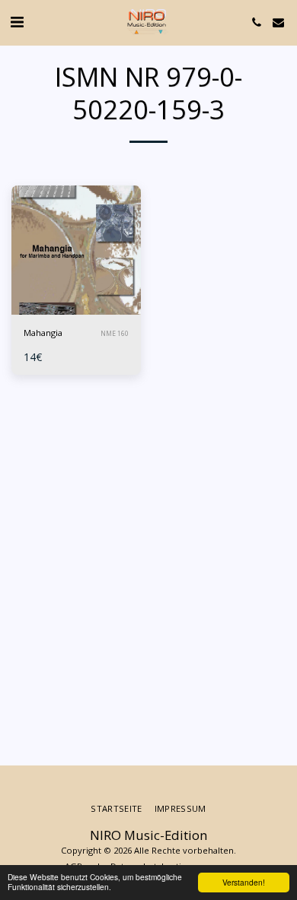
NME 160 (115, 333)
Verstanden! (243, 882)
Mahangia (43, 332)
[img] (76, 250)
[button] (17, 21)
